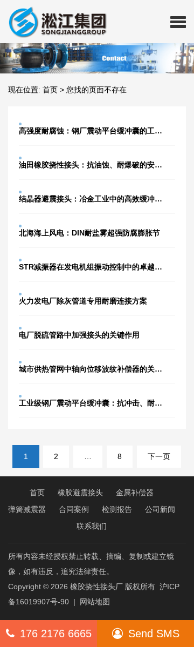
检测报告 (117, 509)
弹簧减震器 (27, 509)
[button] (178, 21)
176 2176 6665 (56, 633)
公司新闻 (160, 509)
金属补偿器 (135, 492)
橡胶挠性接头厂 (96, 586)
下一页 (159, 456)
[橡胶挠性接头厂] (53, 21)
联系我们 (92, 526)
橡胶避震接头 (80, 492)
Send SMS (153, 633)
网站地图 (95, 601)
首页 (50, 89)
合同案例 (74, 509)
